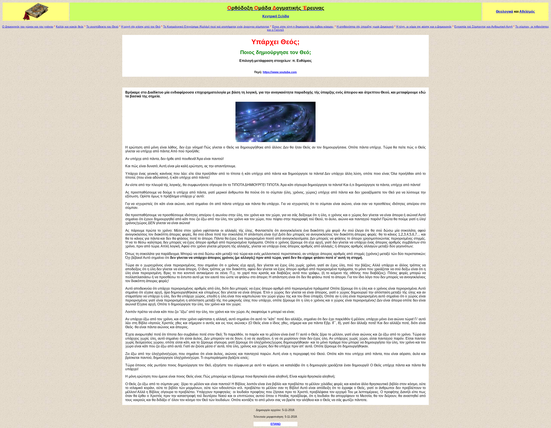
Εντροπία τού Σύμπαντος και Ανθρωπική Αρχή (483, 26)
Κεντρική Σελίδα (275, 16)
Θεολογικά (504, 11)
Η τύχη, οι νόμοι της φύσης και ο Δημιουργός (424, 26)
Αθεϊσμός (527, 11)
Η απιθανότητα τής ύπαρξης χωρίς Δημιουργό (365, 26)
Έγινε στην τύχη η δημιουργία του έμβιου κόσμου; (303, 26)
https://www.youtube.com (280, 72)
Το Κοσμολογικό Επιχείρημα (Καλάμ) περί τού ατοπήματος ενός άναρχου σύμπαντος (216, 26)
